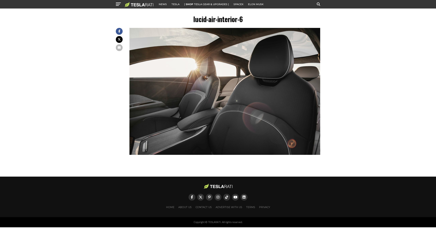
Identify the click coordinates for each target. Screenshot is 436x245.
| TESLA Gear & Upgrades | (206, 4)
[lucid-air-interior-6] (224, 154)
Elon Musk (255, 4)
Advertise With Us (229, 207)
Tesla (175, 4)
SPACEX (238, 4)
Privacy (264, 207)
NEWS (163, 4)
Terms (250, 207)
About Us (185, 207)
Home (170, 207)
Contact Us (204, 207)
